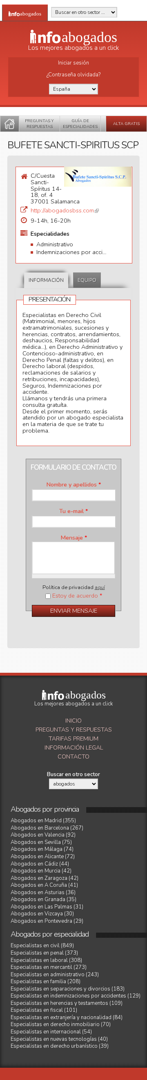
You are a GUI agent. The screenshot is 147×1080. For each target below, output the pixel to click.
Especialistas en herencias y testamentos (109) (66, 1003)
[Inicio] (9, 124)
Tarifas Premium (73, 739)
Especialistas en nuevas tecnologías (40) (59, 1039)
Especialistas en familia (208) (45, 981)
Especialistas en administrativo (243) (55, 974)
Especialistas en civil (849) (42, 945)
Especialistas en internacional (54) (51, 1031)
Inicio (73, 721)
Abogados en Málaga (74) (42, 849)
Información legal (74, 748)
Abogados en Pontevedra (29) (47, 921)
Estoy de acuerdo (77, 596)
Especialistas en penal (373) (44, 953)
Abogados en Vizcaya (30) (42, 913)
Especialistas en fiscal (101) (44, 1010)
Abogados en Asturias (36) (43, 892)
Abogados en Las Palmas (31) (47, 906)
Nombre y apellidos (74, 485)
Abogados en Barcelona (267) (47, 828)
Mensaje (73, 538)
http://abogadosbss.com (65, 210)
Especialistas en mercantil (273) (49, 967)
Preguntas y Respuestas (74, 730)
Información (46, 280)
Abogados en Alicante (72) (43, 856)
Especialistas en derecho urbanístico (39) (60, 1046)
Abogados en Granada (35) (43, 899)
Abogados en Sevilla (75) (41, 842)
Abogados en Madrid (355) (43, 820)
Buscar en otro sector (73, 774)
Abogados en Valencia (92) (43, 835)
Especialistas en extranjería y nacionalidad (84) (66, 1017)
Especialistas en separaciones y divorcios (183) (68, 989)
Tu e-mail (73, 511)
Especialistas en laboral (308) (46, 960)
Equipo (87, 280)
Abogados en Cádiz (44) (40, 864)
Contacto (73, 757)
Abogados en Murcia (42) (41, 871)
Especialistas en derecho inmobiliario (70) (61, 1024)
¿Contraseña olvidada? (73, 74)
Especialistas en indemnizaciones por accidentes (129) (75, 996)
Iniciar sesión (73, 63)
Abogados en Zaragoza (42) (44, 878)
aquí (100, 587)
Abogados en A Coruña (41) (44, 885)
